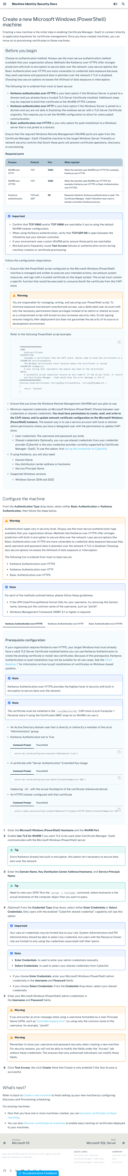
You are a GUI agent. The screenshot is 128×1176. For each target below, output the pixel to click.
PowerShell (42, 745)
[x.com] (10, 1170)
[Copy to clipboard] (119, 342)
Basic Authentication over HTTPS (105, 624)
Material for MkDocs (22, 1157)
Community (117, 1162)
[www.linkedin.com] (16, 1170)
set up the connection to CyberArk (86, 448)
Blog (114, 1159)
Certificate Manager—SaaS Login (89, 1159)
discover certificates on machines (44, 1123)
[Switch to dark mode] (115, 4)
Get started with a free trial (86, 1155)
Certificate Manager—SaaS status (89, 1162)
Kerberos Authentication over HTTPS (23, 624)
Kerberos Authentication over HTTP (66, 624)
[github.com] (4, 1170)
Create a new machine (37, 1095)
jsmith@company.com (51, 1021)
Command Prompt (22, 745)
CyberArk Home (119, 1155)
